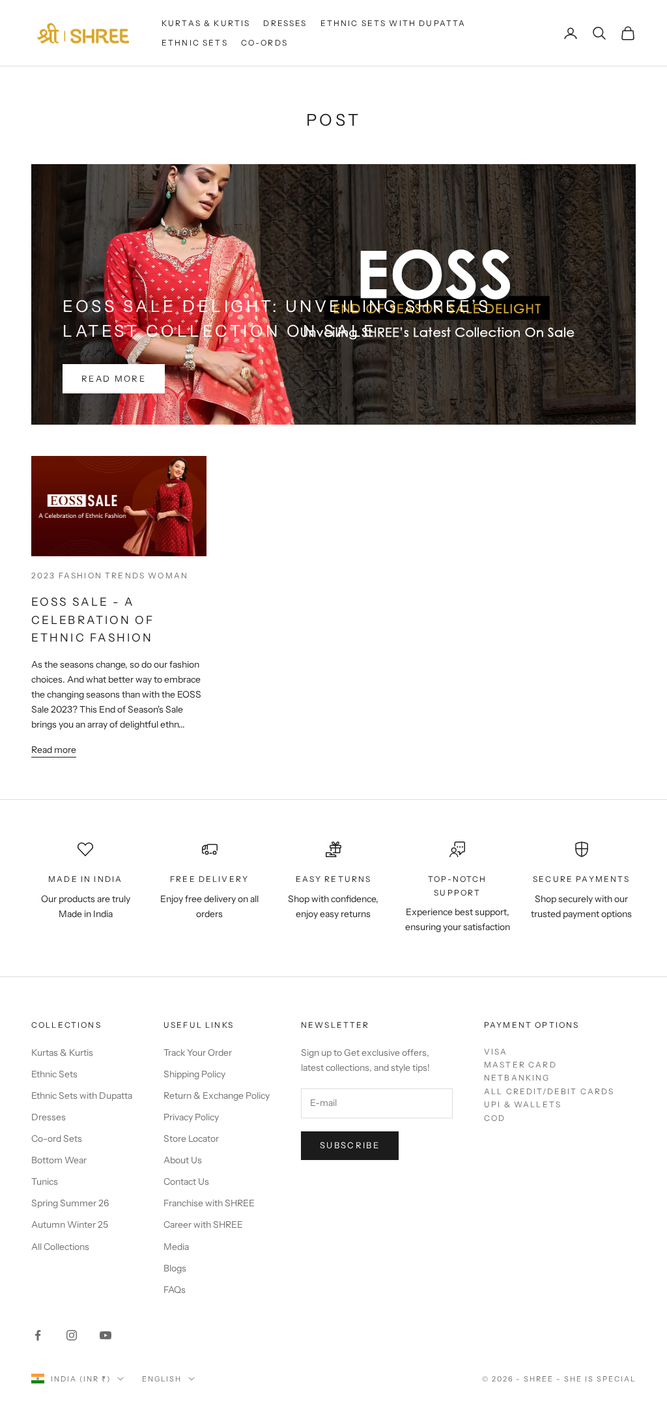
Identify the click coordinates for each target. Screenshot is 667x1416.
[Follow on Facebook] (37, 1335)
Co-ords (264, 43)
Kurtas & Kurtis (206, 23)
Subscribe (350, 1145)
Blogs (174, 1268)
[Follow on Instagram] (71, 1335)
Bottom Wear (59, 1160)
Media (176, 1247)
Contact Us (186, 1181)
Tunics (44, 1181)
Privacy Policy (191, 1117)
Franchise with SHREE (209, 1203)
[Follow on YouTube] (105, 1335)
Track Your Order (197, 1052)
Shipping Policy (194, 1074)
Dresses (285, 23)
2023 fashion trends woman (109, 575)
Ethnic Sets (195, 43)
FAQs (174, 1290)
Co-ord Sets (56, 1138)
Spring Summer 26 (70, 1203)
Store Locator (191, 1138)
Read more (113, 378)
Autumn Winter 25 (69, 1224)
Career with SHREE (203, 1224)
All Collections (60, 1247)
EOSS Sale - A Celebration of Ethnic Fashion (93, 619)
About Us (182, 1160)
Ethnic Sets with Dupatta (393, 23)
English (162, 1378)
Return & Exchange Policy (216, 1095)
